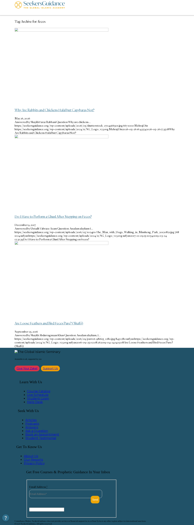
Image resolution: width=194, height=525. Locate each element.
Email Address (38, 487)
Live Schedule (37, 395)
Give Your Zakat (27, 368)
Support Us (50, 368)
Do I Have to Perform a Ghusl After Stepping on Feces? (53, 216)
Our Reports (33, 460)
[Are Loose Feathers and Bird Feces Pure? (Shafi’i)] (61, 244)
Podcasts (32, 423)
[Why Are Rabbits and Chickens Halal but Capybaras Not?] (61, 30)
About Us (31, 456)
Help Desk (35, 402)
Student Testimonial (40, 438)
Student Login (38, 398)
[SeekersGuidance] (40, 7)
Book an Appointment (42, 434)
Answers (31, 427)
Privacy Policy (34, 463)
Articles (31, 420)
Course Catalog (38, 391)
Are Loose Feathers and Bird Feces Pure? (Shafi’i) (49, 323)
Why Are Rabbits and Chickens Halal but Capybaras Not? (54, 110)
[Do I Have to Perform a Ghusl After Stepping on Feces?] (61, 137)
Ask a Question (36, 431)
